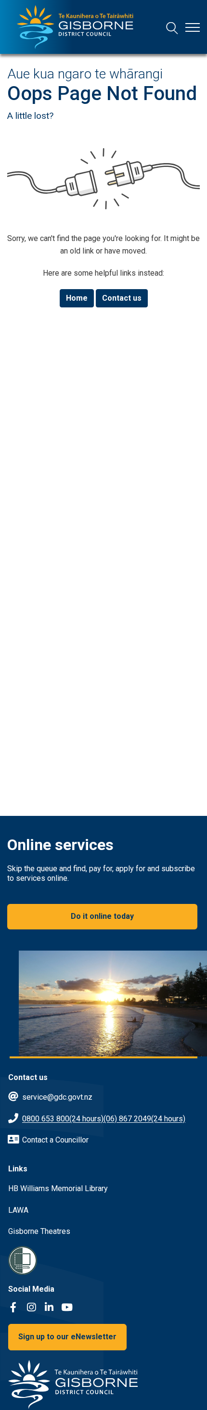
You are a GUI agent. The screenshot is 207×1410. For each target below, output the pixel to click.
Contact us (122, 298)
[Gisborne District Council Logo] (75, 27)
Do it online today (102, 916)
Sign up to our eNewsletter (67, 1336)
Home (77, 298)
